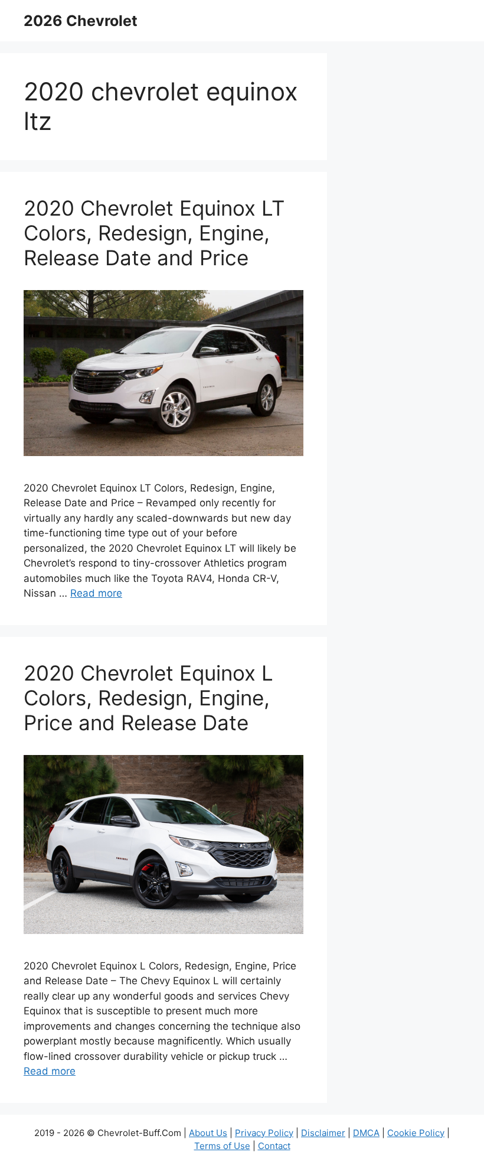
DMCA (366, 1132)
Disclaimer (323, 1132)
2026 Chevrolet (81, 21)
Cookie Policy (415, 1132)
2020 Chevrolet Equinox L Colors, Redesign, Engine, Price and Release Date (148, 697)
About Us (208, 1132)
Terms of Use (222, 1145)
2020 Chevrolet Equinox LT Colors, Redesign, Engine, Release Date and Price (154, 233)
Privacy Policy (264, 1132)
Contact (274, 1145)
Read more (96, 593)
